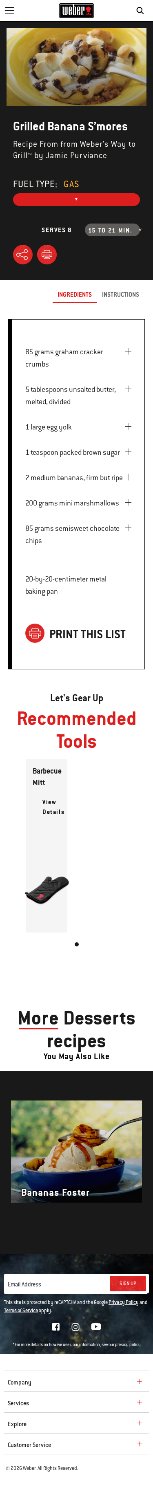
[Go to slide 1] (77, 944)
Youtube (96, 1326)
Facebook (56, 1327)
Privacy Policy (124, 1302)
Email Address (24, 1284)
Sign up (128, 1283)
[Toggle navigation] (9, 10)
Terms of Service (21, 1310)
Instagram (75, 1327)
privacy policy (128, 1344)
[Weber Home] (76, 10)
